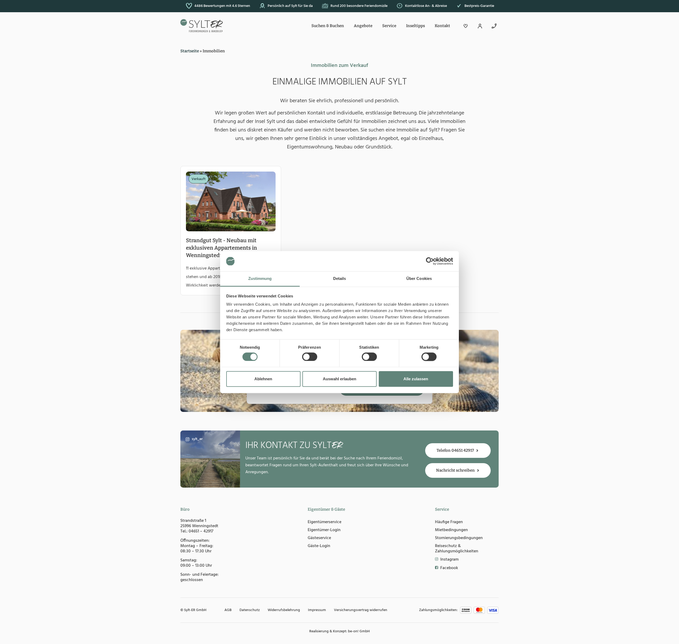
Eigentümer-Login (324, 530)
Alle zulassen (415, 379)
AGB (228, 610)
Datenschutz (250, 610)
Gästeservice (319, 538)
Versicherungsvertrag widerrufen (360, 610)
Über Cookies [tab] (419, 278)
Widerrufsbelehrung (284, 610)
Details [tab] (339, 278)
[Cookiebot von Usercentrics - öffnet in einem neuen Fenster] (430, 261)
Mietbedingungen (451, 530)
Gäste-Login (319, 546)
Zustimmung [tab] (260, 278)
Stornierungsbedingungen (459, 538)
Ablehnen (263, 379)
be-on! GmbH (359, 631)
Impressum (317, 610)
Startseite (189, 51)
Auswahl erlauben (339, 379)
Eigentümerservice (324, 522)
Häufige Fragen (449, 522)
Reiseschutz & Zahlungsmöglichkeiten (456, 549)
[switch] (309, 356)
